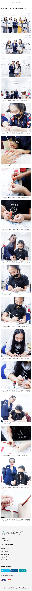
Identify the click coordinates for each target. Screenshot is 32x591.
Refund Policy (5, 554)
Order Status (4, 551)
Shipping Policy (5, 548)
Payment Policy (5, 557)
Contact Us (4, 560)
